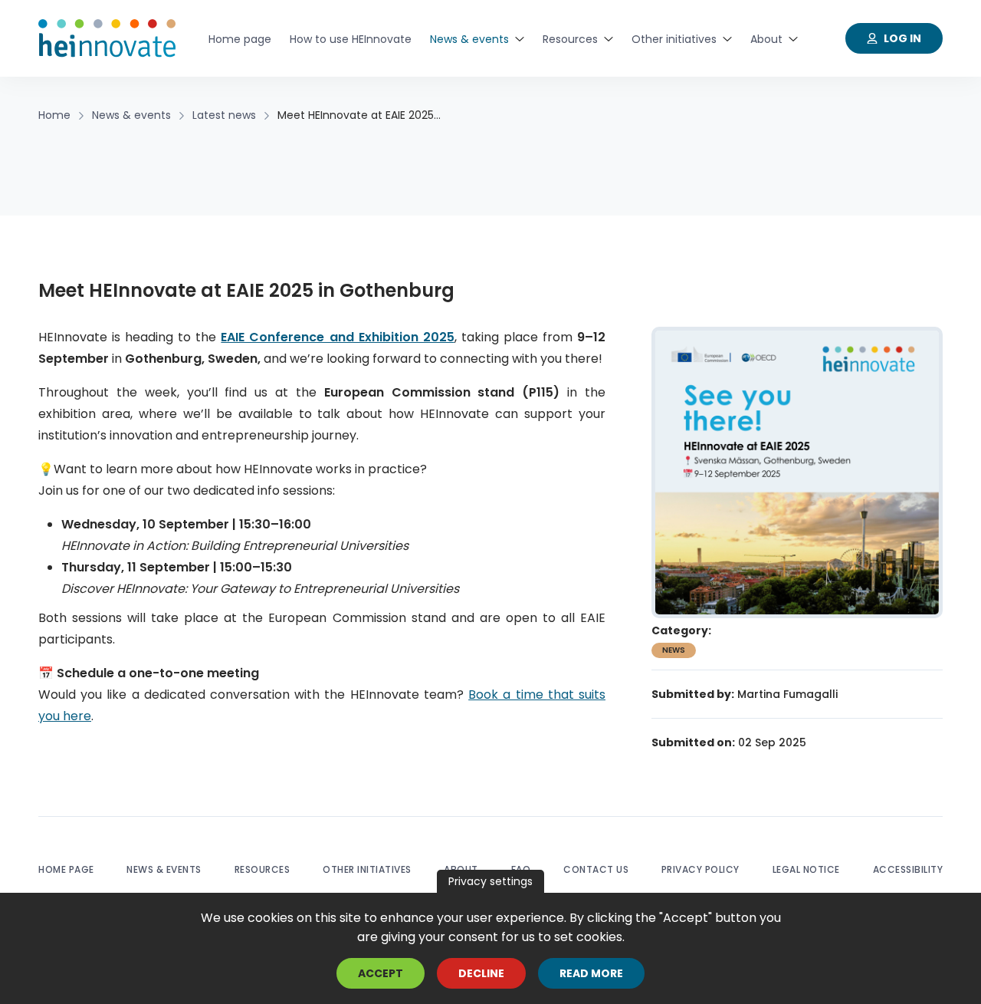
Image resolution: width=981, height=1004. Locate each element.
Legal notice (806, 869)
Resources (262, 869)
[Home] (107, 38)
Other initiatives (367, 869)
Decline (481, 973)
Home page (66, 869)
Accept (380, 973)
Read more (591, 973)
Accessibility (908, 869)
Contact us (595, 869)
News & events (164, 869)
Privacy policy (700, 869)
